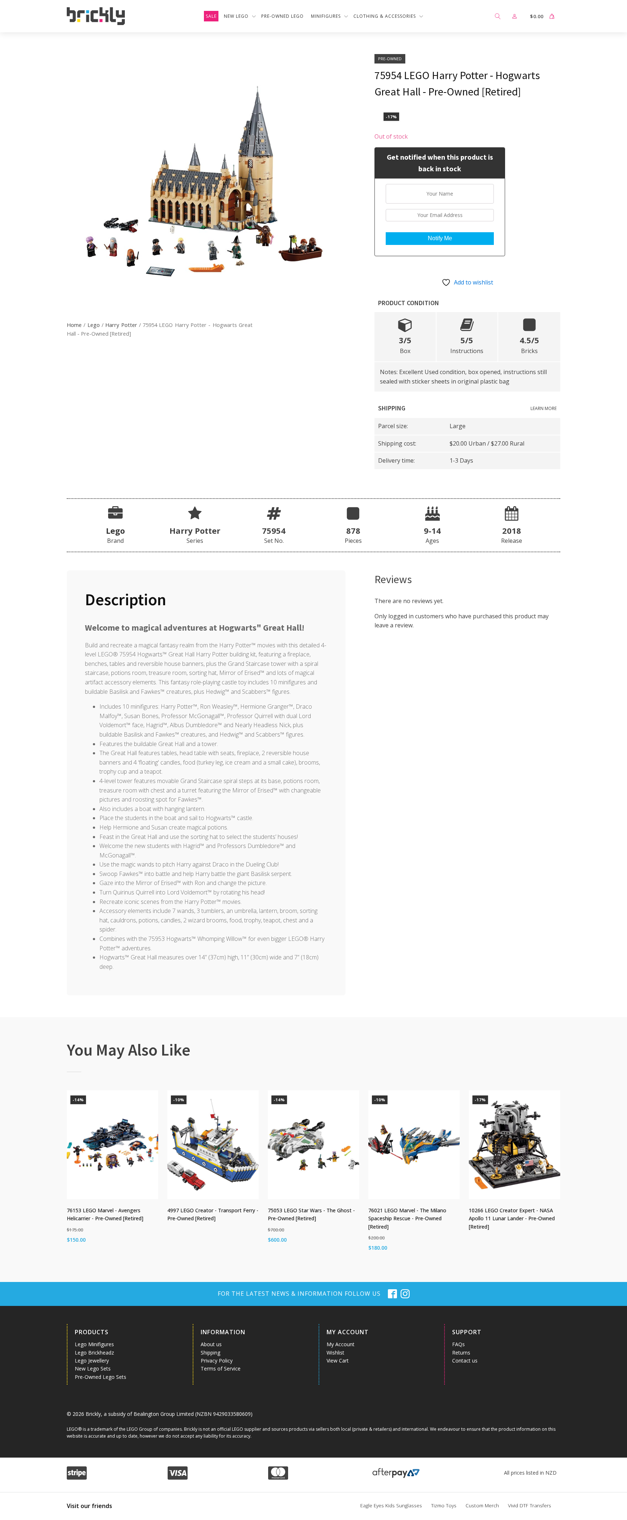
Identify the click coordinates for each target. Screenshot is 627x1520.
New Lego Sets (93, 1368)
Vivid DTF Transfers (529, 1505)
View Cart (338, 1360)
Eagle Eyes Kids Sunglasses (391, 1505)
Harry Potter (121, 324)
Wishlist (335, 1352)
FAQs (458, 1344)
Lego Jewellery (92, 1360)
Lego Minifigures (94, 1344)
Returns (461, 1352)
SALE (211, 16)
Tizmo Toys (443, 1505)
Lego (93, 324)
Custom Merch (482, 1505)
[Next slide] (554, 1175)
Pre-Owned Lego (282, 16)
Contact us (465, 1360)
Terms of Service (221, 1368)
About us (211, 1344)
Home (74, 324)
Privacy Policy (217, 1360)
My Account (341, 1344)
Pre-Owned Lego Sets (100, 1376)
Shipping (210, 1352)
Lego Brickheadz (94, 1352)
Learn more (543, 408)
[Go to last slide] (72, 1175)
